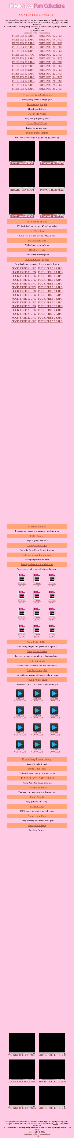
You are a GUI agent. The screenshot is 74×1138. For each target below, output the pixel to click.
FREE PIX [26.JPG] (50, 81)
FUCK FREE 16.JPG (50, 294)
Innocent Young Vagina (37, 259)
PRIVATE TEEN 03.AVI (22, 190)
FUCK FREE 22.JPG (50, 306)
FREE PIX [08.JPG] (50, 47)
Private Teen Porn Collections (37, 94)
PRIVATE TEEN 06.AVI (52, 216)
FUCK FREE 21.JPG (24, 306)
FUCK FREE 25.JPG (24, 313)
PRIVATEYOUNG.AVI (20, 700)
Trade (37, 1136)
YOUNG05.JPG (37, 602)
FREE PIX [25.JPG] (23, 81)
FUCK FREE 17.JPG (24, 298)
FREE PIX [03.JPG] (23, 39)
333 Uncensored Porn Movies (37, 554)
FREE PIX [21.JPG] (23, 73)
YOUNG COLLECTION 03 (22, 1081)
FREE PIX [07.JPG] (23, 47)
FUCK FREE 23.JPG (24, 310)
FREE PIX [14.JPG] (50, 58)
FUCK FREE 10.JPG (50, 283)
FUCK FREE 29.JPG (24, 321)
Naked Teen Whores (37, 123)
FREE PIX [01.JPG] (23, 35)
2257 (55, 22)
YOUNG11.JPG (37, 636)
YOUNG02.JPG (37, 585)
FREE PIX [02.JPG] (50, 35)
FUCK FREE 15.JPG (24, 294)
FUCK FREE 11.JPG (24, 287)
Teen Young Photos (37, 221)
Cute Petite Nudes (37, 113)
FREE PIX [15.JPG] (23, 62)
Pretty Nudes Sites (37, 240)
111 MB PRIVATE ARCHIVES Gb (37, 778)
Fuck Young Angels (37, 104)
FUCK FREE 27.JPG (24, 317)
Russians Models (37, 526)
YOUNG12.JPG (52, 636)
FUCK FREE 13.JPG (24, 291)
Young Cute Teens (37, 768)
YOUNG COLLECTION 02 (52, 1055)
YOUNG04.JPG (22, 602)
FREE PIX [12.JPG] (50, 54)
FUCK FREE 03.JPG (24, 272)
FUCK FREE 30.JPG (50, 321)
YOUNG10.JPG (22, 636)
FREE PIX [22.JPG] (50, 73)
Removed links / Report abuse (37, 33)
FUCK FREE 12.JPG (50, 287)
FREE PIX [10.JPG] (50, 50)
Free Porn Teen (37, 231)
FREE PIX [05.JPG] (23, 43)
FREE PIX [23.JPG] (23, 77)
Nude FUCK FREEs (37, 642)
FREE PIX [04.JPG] (50, 39)
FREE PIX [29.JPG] (23, 88)
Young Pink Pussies (37, 651)
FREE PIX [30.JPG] (50, 88)
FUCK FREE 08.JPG (50, 279)
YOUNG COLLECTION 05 (22, 1108)
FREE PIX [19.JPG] (23, 69)
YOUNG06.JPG (52, 602)
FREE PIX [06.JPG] (50, 43)
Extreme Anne (37, 806)
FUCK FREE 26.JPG (50, 313)
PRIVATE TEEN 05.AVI (22, 216)
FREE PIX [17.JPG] (23, 66)
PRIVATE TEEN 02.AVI (52, 163)
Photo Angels (37, 797)
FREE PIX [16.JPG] (50, 62)
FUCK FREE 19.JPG (24, 302)
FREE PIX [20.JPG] (50, 69)
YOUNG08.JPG (37, 619)
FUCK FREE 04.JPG (50, 272)
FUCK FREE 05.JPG (24, 276)
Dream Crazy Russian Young (37, 759)
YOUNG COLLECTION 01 (22, 1055)
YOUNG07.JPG (22, 619)
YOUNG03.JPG (52, 585)
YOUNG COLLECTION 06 (52, 1108)
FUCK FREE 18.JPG (50, 298)
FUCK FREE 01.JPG (24, 268)
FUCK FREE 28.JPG (50, 317)
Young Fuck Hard (37, 825)
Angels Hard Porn (37, 816)
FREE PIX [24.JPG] (50, 77)
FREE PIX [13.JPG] (23, 58)
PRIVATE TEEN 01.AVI (22, 163)
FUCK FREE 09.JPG (24, 283)
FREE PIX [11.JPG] (23, 54)
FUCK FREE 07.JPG (24, 279)
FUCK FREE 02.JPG (50, 268)
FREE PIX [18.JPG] (50, 66)
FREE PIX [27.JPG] (23, 84)
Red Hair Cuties (37, 660)
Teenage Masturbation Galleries (37, 564)
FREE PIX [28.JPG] (50, 84)
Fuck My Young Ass (37, 670)
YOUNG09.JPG (52, 619)
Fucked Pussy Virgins (37, 132)
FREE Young (37, 536)
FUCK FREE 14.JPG (50, 291)
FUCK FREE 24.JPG (50, 310)
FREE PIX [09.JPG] (23, 50)
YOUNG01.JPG (22, 585)
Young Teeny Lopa (37, 545)
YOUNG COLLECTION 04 (52, 1081)
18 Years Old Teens (37, 787)
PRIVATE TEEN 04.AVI (52, 190)
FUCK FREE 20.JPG (50, 302)
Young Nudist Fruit (37, 679)
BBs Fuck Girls (37, 250)
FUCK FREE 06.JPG (50, 276)
